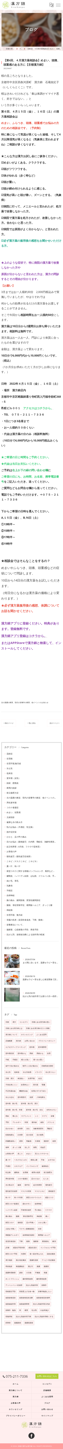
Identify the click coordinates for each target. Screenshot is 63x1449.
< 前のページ (8, 723)
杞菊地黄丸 (10, 1135)
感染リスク (49, 1197)
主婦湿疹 (11, 817)
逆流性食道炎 (11, 1241)
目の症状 (29, 1135)
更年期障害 (42, 1047)
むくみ (45, 1179)
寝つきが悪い (38, 1060)
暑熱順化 (45, 1241)
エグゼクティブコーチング (16, 1047)
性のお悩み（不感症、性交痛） (20, 827)
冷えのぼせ (10, 1097)
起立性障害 (37, 1185)
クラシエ (50, 1122)
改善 (54, 1141)
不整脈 (37, 1273)
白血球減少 (44, 1310)
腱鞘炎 (16, 1172)
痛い (47, 1216)
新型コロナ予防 (11, 1254)
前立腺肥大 (48, 1172)
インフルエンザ (32, 1166)
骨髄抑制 (9, 1316)
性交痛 (8, 1172)
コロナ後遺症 (13, 807)
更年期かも (22, 1053)
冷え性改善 (27, 1072)
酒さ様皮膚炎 (21, 1260)
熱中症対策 (12, 832)
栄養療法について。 (15, 924)
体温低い (21, 1078)
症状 (39, 1229)
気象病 (10, 885)
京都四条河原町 (47, 1066)
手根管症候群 (26, 1210)
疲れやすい (27, 1204)
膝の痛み (9, 1216)
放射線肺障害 (24, 1304)
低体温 (10, 773)
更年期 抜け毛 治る (34, 1110)
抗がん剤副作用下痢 (23, 1316)
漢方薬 (35, 1085)
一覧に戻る (31, 723)
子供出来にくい (11, 1085)
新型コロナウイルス (33, 1197)
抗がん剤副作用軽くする (44, 1316)
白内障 (20, 1135)
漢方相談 (9, 1260)
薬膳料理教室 (11, 1273)
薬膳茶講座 (29, 1323)
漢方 (14, 1022)
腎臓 (43, 1085)
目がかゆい (10, 1128)
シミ (36, 1116)
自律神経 (11, 895)
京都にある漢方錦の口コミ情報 (38, 1028)
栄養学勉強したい (45, 1291)
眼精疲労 (51, 1191)
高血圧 (42, 1147)
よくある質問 (41, 1034)
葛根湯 (20, 1222)
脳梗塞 (35, 1241)
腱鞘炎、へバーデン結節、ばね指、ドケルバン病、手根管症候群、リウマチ (31, 876)
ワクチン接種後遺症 (26, 1229)
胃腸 (45, 1273)
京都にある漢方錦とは (14, 1028)
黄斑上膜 (34, 1160)
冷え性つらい (50, 1072)
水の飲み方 (10, 1185)
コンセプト (24, 1022)
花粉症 (10, 753)
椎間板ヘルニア (44, 1235)
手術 (42, 1160)
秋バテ (8, 1197)
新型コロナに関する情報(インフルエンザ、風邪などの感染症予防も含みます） (31, 871)
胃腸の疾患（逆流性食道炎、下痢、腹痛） (25, 919)
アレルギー (17, 1122)
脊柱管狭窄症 (28, 1216)
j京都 (7, 1248)
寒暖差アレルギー (12, 1235)
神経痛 (10, 910)
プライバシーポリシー (46, 1041)
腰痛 (17, 1216)
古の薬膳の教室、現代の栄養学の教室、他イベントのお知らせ (24, 702)
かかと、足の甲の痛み (16, 836)
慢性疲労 (48, 1185)
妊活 (40, 1078)
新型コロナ (10, 1222)
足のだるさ (35, 1179)
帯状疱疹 (9, 1266)
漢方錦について (11, 1034)
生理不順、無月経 (14, 915)
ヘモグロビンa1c (20, 1160)
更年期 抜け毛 (11, 1103)
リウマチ (48, 1210)
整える (15, 1116)
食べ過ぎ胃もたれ (36, 1254)
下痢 (21, 1241)
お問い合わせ (30, 1041)
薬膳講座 (17, 1323)
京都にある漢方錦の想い (41, 1022)
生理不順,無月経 (14, 763)
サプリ (44, 1116)
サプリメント (26, 1116)
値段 (42, 1122)
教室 (26, 1310)
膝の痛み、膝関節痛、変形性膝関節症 (23, 900)
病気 (35, 1147)
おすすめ (51, 1160)
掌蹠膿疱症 (20, 1266)
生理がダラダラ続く (38, 1091)
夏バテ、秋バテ (13, 866)
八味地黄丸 (41, 1097)
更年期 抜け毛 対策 (14, 1110)
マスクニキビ (40, 1191)
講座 (21, 1273)
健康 (19, 1185)
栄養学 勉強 (11, 1310)
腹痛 (28, 1241)
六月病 (28, 1273)
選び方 (30, 1266)
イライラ (38, 1072)
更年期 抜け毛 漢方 (29, 1103)
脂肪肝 (46, 1141)
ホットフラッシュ (12, 1279)
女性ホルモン (51, 1110)
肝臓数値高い (11, 1141)
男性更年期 (12, 802)
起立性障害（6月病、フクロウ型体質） (24, 846)
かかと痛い (42, 1222)
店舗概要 (9, 1041)
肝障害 (8, 1323)
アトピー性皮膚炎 (48, 1260)
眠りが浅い (25, 1060)
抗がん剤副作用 (32, 1285)
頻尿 (31, 1097)
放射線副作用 (11, 1304)
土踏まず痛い (11, 1229)
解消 (54, 1241)
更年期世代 (22, 1097)
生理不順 (31, 1078)
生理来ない (25, 1085)
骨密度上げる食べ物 (26, 1291)
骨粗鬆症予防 (11, 1291)
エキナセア (18, 1166)
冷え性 (10, 768)
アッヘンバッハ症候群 (14, 1285)
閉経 (31, 1053)
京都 (7, 1022)
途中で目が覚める (12, 1066)
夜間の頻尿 (12, 788)
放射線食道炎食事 (43, 1298)
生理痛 (10, 758)
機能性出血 (23, 1091)
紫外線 (34, 1122)
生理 (48, 1053)
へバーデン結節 (11, 1210)
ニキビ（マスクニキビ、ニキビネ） (22, 861)
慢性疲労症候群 (11, 1191)
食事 (7, 1147)
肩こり (20, 1154)
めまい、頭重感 (13, 812)
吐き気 (34, 1310)
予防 (7, 1122)
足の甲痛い (30, 1222)
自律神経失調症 (28, 1235)
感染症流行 (32, 1248)
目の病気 (40, 1135)
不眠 (7, 1060)
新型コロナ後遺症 (12, 1204)
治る (28, 1128)
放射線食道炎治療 (26, 1298)
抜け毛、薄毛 (13, 880)
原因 (21, 1141)
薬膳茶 (46, 1266)
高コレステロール (41, 1154)
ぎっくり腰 (17, 1147)
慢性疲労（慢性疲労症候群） (19, 856)
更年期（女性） (13, 778)
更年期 (31, 1047)
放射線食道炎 (11, 1298)
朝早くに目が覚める (30, 1066)
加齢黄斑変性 (38, 1128)
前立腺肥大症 (13, 792)
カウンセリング (27, 1034)
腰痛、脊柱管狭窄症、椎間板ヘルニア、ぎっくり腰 (29, 905)
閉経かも (40, 1053)
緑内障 (20, 1128)
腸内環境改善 (28, 1279)
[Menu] (58, 5)
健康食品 (45, 1166)
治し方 (27, 1147)
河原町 (23, 1254)
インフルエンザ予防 (48, 1248)
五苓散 (37, 1141)
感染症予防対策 (19, 1248)
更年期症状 (10, 1053)
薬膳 (38, 1266)
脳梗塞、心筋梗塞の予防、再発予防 (22, 929)
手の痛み (38, 1210)
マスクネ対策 (26, 1191)
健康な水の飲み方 (14, 822)
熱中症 (27, 1185)
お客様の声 (12, 851)
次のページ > (54, 723)
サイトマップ (47, 1415)
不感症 (8, 1166)
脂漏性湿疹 (34, 1260)
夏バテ (8, 1160)
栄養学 (43, 1285)
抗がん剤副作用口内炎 (41, 1304)
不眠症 (10, 890)
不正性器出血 (11, 1091)
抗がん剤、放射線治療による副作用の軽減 (25, 934)
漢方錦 (18, 1041)
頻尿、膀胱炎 (13, 783)
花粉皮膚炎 (51, 1254)
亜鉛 (7, 1116)
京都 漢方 (10, 1078)
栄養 (52, 1116)
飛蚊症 (49, 1128)
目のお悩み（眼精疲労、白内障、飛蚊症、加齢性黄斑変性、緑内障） (31, 841)
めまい (28, 1154)
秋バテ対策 (18, 1197)
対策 (26, 1122)
